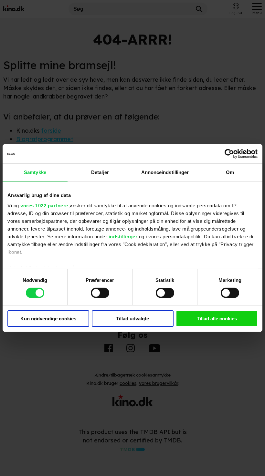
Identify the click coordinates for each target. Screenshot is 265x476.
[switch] (100, 293)
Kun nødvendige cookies (48, 318)
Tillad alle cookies (217, 318)
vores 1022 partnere (44, 205)
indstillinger (123, 236)
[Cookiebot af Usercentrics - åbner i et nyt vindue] (229, 154)
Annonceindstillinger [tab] (165, 172)
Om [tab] (230, 172)
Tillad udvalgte (132, 318)
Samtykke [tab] (35, 172)
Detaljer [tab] (100, 172)
